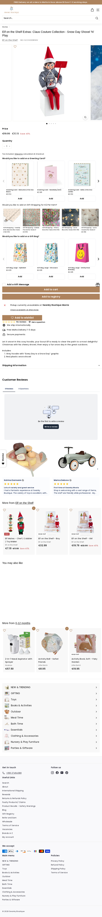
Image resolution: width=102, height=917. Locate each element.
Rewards (6, 794)
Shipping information (14, 365)
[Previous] (4, 181)
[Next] (98, 181)
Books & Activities (10, 872)
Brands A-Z (7, 833)
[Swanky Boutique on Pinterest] (66, 772)
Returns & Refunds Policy (14, 798)
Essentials (7, 888)
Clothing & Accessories (13, 892)
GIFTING (6, 864)
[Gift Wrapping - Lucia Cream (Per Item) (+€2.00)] (90, 217)
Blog (4, 810)
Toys (4, 868)
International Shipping (13, 790)
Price (5, 128)
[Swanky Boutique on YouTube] (62, 772)
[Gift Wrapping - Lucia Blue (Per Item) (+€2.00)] (70, 217)
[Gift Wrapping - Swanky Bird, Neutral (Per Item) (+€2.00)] (12, 217)
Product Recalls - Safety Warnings (18, 806)
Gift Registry (8, 814)
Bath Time (7, 884)
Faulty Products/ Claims (14, 802)
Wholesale (7, 821)
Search (5, 783)
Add (20, 198)
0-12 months (22, 623)
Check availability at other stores (24, 310)
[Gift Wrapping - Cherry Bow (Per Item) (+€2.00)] (51, 217)
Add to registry (51, 296)
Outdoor (6, 876)
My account (8, 837)
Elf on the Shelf (10, 40)
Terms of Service (10, 825)
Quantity (7, 140)
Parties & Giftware (11, 899)
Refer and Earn (9, 817)
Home (5, 27)
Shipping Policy (58, 868)
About (5, 786)
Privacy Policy (57, 861)
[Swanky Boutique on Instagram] (52, 772)
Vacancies (7, 829)
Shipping (19, 154)
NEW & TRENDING (10, 861)
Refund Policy (57, 864)
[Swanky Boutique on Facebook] (57, 772)
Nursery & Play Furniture (13, 895)
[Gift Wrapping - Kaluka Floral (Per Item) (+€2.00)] (31, 217)
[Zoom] (85, 117)
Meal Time (7, 880)
